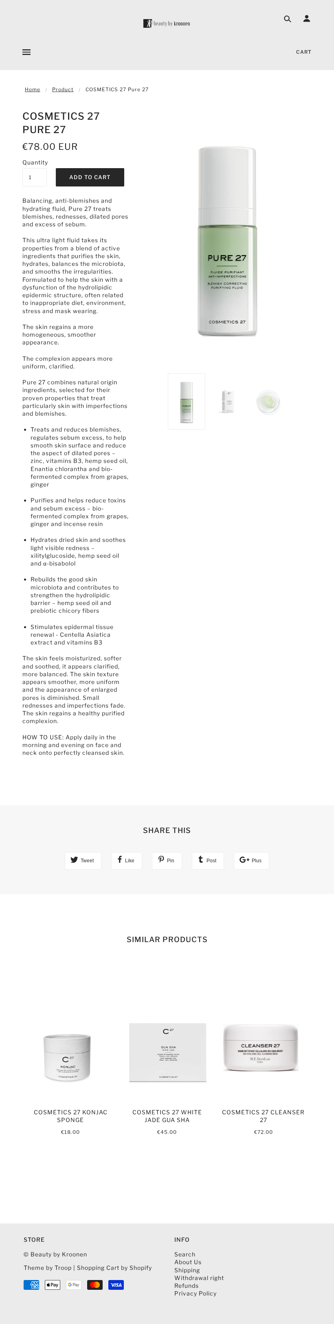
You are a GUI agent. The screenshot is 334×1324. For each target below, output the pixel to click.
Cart (304, 52)
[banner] (167, 23)
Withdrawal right (199, 1277)
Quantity (34, 162)
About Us (188, 1261)
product (63, 89)
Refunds (186, 1285)
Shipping (187, 1270)
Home (32, 89)
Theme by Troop (48, 1267)
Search (185, 1254)
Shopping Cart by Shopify (114, 1267)
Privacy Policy (195, 1293)
